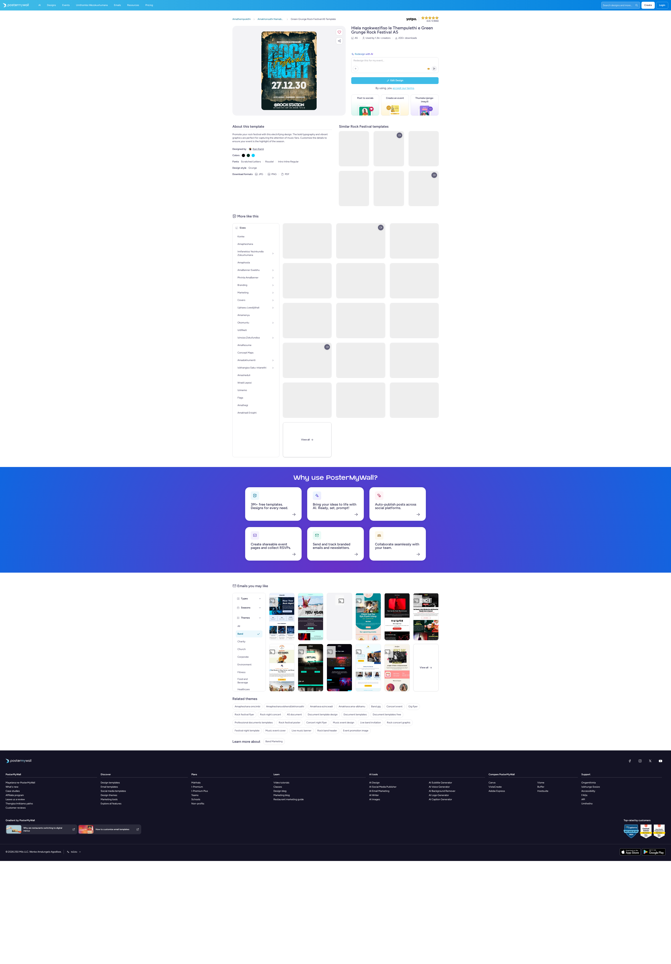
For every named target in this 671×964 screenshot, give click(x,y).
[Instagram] (640, 760)
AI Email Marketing (379, 791)
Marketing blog (281, 795)
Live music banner (301, 730)
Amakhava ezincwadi (321, 706)
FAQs (584, 795)
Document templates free (387, 714)
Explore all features (111, 803)
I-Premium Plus (199, 791)
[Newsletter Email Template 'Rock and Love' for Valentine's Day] (397, 616)
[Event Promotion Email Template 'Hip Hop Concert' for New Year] (339, 667)
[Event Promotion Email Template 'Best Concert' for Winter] (368, 667)
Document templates (355, 714)
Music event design (343, 722)
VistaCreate (495, 786)
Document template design (323, 714)
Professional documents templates (254, 722)
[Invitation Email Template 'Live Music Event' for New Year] (310, 616)
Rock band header (327, 730)
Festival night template (247, 730)
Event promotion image (355, 730)
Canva (492, 782)
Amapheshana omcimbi (247, 706)
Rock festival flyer (244, 714)
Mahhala (195, 782)
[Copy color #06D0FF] (253, 155)
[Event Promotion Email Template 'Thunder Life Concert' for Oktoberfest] (426, 616)
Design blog (279, 791)
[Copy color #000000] (243, 155)
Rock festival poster (289, 722)
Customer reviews (16, 807)
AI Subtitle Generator (440, 782)
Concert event (394, 706)
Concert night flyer (316, 722)
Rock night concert (270, 714)
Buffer (540, 786)
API (583, 799)
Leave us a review (15, 799)
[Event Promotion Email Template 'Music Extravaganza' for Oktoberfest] (282, 667)
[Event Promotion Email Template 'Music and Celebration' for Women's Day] (397, 667)
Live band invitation (370, 722)
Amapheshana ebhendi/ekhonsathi (285, 706)
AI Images (374, 799)
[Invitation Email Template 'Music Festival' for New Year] (339, 616)
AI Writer (374, 795)
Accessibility (588, 791)
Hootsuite (542, 791)
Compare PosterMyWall (502, 774)
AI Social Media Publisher (382, 786)
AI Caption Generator (440, 799)
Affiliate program (15, 795)
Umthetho (587, 803)
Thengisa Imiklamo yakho (19, 803)
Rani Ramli (258, 149)
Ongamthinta (588, 782)
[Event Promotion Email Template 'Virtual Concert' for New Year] (310, 667)
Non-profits (197, 803)
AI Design (374, 782)
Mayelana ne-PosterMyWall (20, 782)
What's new (12, 786)
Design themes (109, 795)
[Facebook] (629, 760)
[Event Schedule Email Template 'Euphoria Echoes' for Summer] (368, 616)
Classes (277, 786)
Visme (540, 782)
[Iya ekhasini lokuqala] (14, 5)
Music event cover (275, 730)
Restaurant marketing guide (288, 799)
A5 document (294, 714)
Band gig (376, 706)
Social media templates (113, 791)
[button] (339, 32)
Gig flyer (413, 706)
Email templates (109, 786)
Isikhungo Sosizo (590, 786)
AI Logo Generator (439, 795)
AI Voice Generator (439, 786)
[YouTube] (660, 760)
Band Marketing (274, 741)
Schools (195, 799)
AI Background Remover (442, 791)
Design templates (110, 782)
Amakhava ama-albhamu (352, 706)
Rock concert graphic (398, 722)
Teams (195, 795)
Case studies (13, 791)
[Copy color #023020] (248, 155)
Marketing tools (109, 799)
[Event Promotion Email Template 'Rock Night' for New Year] (282, 616)
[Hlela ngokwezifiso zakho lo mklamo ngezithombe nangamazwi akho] (289, 70)
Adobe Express (497, 791)
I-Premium (197, 786)
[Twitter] (650, 760)
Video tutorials (281, 782)
